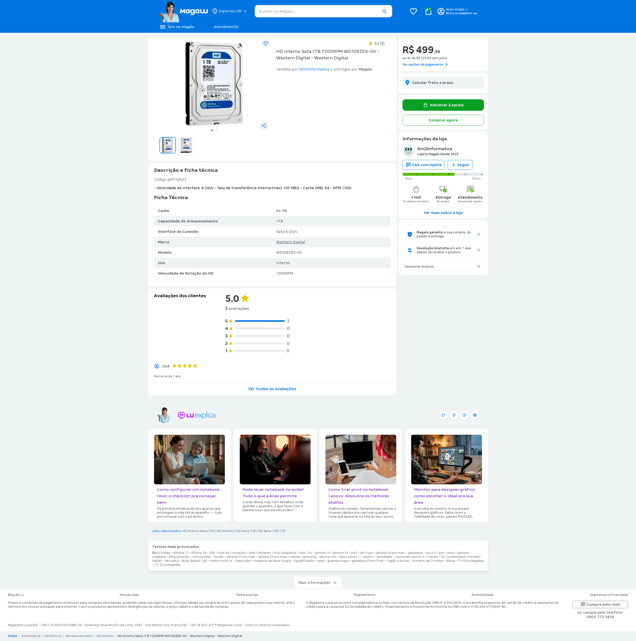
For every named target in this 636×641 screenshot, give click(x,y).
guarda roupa (338, 561)
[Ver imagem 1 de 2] (214, 83)
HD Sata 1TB (246, 531)
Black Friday (161, 553)
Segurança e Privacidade (609, 595)
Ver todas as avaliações (272, 389)
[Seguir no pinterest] (475, 415)
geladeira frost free (367, 561)
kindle (219, 557)
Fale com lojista (426, 165)
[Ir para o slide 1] (212, 130)
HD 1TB (279, 531)
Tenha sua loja (246, 595)
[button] (384, 11)
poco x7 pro (435, 553)
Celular (432, 557)
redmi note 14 (221, 561)
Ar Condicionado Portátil (460, 557)
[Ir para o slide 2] (216, 130)
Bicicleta (172, 561)
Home (12, 636)
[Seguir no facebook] (454, 415)
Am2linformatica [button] (314, 69)
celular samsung (303, 557)
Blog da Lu (16, 595)
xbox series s (349, 557)
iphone (463, 553)
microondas (202, 557)
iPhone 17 (180, 553)
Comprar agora (443, 120)
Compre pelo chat (603, 604)
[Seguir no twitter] (443, 415)
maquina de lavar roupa (272, 561)
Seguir (463, 165)
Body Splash (191, 561)
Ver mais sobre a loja (443, 213)
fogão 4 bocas (398, 561)
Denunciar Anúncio (419, 266)
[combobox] (323, 11)
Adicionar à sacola (447, 105)
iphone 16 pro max (390, 553)
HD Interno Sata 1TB (198, 531)
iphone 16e (327, 557)
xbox (451, 553)
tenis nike (242, 561)
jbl (205, 561)
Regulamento (364, 595)
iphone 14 (340, 553)
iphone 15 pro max (272, 557)
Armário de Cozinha (427, 561)
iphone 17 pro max (241, 557)
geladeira (415, 553)
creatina (158, 557)
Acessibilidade (483, 595)
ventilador (384, 557)
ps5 (354, 553)
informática (30, 636)
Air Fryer (366, 553)
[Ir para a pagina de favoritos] (413, 11)
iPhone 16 (198, 553)
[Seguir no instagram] (464, 415)
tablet (157, 561)
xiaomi (368, 557)
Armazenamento (79, 636)
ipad (321, 561)
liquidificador (304, 561)
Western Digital (290, 242)
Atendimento (226, 27)
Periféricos (53, 636)
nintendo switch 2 (410, 557)
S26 (212, 553)
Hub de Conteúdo (232, 553)
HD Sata (264, 531)
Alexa (450, 561)
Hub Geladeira (285, 553)
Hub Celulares (260, 553)
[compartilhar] (263, 125)
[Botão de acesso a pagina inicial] (183, 11)
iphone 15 (322, 553)
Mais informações (314, 583)
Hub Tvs (305, 553)
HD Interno (225, 531)
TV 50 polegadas (471, 561)
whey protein (179, 557)
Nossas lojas (129, 595)
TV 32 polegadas (168, 565)
